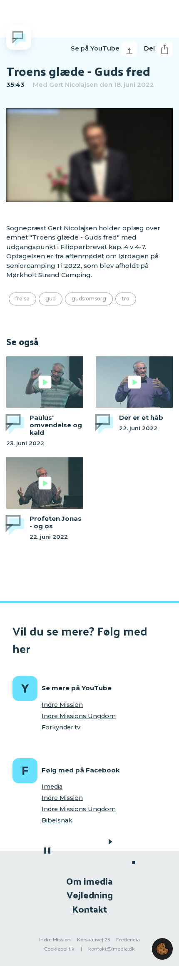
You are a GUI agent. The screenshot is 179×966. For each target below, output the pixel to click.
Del (149, 48)
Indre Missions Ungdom (79, 716)
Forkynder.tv (61, 727)
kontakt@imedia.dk (111, 949)
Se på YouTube (95, 48)
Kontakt (89, 908)
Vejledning (90, 894)
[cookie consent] (162, 949)
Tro (125, 298)
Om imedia (89, 880)
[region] (89, 155)
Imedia (52, 786)
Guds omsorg (89, 298)
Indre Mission (62, 705)
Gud (50, 298)
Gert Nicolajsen (73, 84)
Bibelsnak (57, 820)
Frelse (22, 298)
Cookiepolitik (59, 949)
